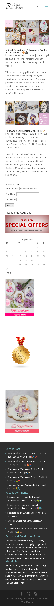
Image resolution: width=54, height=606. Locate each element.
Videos (8, 65)
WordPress (27, 602)
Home (39, 55)
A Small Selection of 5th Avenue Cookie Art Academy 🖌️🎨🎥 (26, 51)
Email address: (12, 188)
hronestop (12, 505)
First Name (10, 194)
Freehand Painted (34, 137)
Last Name (10, 199)
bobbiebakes (14, 55)
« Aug (8, 272)
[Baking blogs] (21, 368)
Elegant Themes (26, 598)
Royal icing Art (19, 140)
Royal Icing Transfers (24, 58)
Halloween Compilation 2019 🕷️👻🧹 (25, 131)
